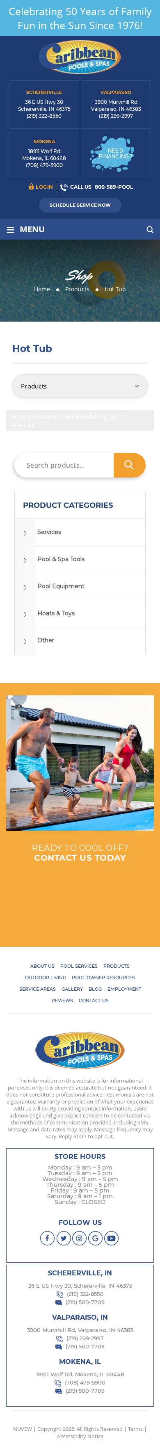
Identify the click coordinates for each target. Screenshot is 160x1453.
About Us (42, 966)
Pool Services (79, 966)
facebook (47, 1238)
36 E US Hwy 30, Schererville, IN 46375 (80, 1285)
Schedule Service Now (80, 205)
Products (116, 966)
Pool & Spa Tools (61, 559)
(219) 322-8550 (44, 116)
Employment (124, 989)
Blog (95, 989)
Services (49, 532)
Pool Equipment (61, 586)
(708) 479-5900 (44, 165)
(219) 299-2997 (116, 116)
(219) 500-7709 (85, 1302)
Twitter (63, 1238)
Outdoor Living (45, 977)
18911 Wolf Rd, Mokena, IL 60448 (80, 1374)
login (44, 187)
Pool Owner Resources (103, 977)
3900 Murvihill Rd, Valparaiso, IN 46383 (80, 1330)
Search (130, 465)
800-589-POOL (114, 187)
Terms (135, 1428)
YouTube (111, 1238)
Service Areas (37, 989)
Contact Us (94, 1000)
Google (95, 1238)
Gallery (72, 989)
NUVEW (22, 1428)
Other (45, 640)
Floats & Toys (56, 613)
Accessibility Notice (80, 1436)
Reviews (62, 1000)
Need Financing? (115, 154)
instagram (79, 1238)
